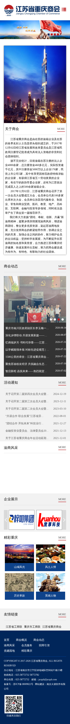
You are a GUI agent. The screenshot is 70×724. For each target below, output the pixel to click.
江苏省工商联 (14, 626)
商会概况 (21, 639)
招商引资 (44, 645)
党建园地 (9, 650)
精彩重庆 (26, 650)
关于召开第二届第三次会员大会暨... (26, 401)
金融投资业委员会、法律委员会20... (26, 430)
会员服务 (26, 645)
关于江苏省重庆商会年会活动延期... (26, 438)
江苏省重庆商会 (51, 626)
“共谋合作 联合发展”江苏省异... (24, 416)
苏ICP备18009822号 (23, 684)
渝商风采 (9, 645)
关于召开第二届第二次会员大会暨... (26, 408)
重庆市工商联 (32, 626)
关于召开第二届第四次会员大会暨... (26, 394)
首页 (6, 639)
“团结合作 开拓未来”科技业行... (24, 423)
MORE (61, 129)
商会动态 (38, 639)
